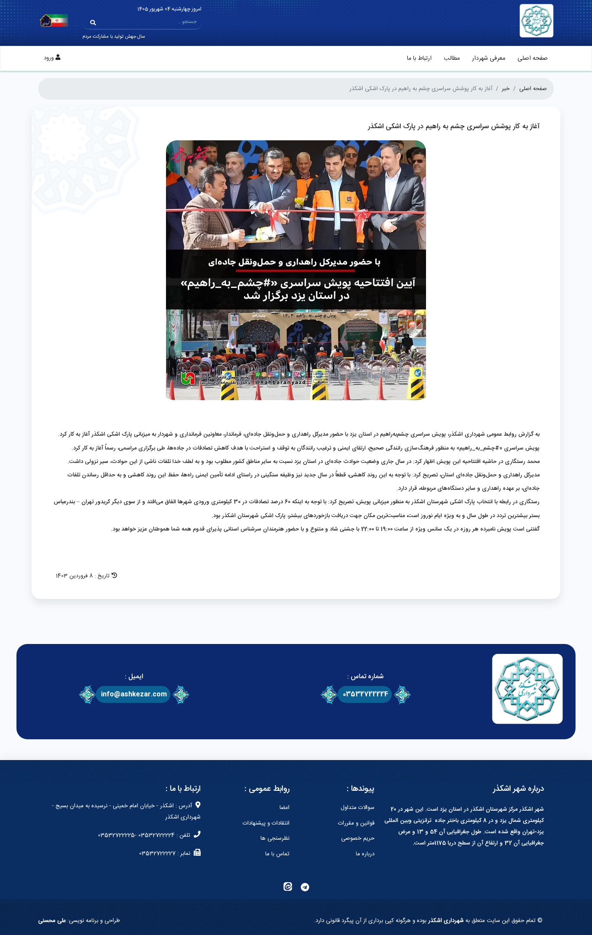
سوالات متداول (357, 807)
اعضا (284, 807)
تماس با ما (277, 854)
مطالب (452, 58)
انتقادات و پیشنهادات (266, 823)
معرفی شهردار (488, 58)
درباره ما (365, 854)
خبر (506, 89)
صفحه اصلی (532, 58)
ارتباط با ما (419, 58)
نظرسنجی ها (274, 838)
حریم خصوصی (357, 838)
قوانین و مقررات (356, 823)
